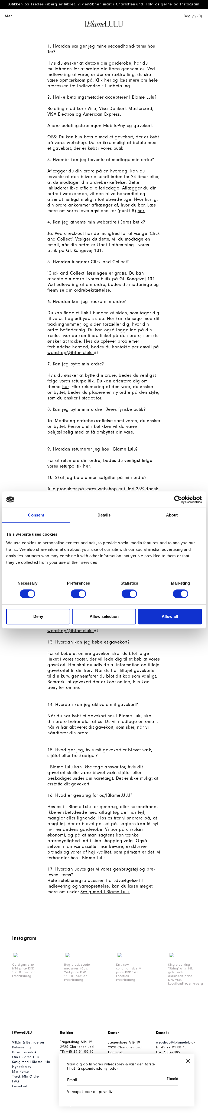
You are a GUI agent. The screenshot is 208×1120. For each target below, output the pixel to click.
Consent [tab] (36, 515)
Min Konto (20, 1071)
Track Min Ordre (25, 1076)
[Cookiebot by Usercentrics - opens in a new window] (178, 499)
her (108, 80)
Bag (193, 16)
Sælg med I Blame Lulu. (105, 891)
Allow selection (104, 616)
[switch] (78, 593)
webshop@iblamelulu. (70, 352)
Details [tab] (104, 515)
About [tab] (172, 515)
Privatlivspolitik (24, 1052)
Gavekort (19, 1086)
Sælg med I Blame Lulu (31, 1062)
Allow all (170, 616)
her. (141, 210)
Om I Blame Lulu (25, 1057)
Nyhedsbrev (21, 1067)
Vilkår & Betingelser (28, 1042)
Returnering (21, 1047)
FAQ (15, 1081)
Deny (38, 616)
